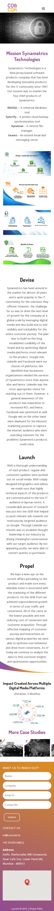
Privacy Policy (36, 908)
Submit (12, 817)
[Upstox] (33, 747)
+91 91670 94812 (13, 842)
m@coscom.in (11, 835)
